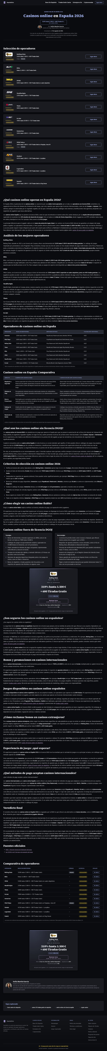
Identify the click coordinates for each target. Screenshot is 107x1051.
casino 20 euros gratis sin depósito (83, 230)
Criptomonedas (88, 2)
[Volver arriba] (103, 1047)
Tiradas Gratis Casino (64, 2)
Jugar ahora (99, 2)
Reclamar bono (53, 601)
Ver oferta (96, 872)
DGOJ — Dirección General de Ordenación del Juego (19, 849)
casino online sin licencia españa (65, 1007)
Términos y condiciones (76, 1026)
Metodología (54, 1023)
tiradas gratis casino (15, 683)
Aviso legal (72, 1029)
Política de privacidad (75, 1023)
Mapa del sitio (92, 1037)
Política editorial (92, 1032)
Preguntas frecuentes (93, 1034)
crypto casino (84, 1007)
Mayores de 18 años (93, 1026)
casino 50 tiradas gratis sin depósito (41, 1007)
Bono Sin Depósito (51, 2)
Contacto (90, 1029)
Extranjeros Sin (77, 2)
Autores (53, 1026)
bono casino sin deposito (13, 1007)
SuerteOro (45, 1048)
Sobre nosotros (92, 1023)
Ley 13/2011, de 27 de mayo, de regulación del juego (19, 852)
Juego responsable (56, 1029)
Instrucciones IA (92, 1040)
